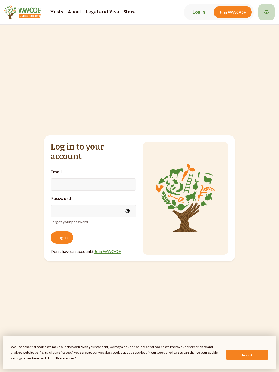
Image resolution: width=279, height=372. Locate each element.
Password (61, 198)
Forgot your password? (70, 221)
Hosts (56, 11)
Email (56, 171)
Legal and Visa (102, 11)
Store (129, 11)
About (74, 11)
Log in (199, 12)
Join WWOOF (232, 12)
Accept (247, 355)
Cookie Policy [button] (166, 352)
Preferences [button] (65, 358)
